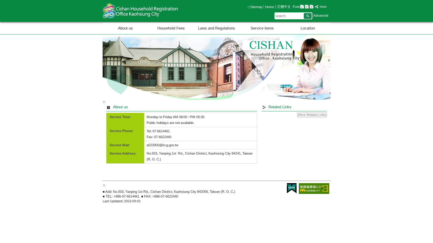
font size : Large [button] (311, 7)
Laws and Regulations (216, 28)
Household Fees (171, 28)
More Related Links (312, 115)
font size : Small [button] (302, 7)
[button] (308, 16)
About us (125, 28)
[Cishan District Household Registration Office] (216, 67)
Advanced (320, 15)
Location (308, 28)
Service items (262, 28)
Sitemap (256, 7)
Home (269, 7)
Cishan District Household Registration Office (141, 10)
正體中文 (284, 7)
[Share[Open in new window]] (321, 7)
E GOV (292, 188)
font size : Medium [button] (307, 6)
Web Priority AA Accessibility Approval (314, 188)
